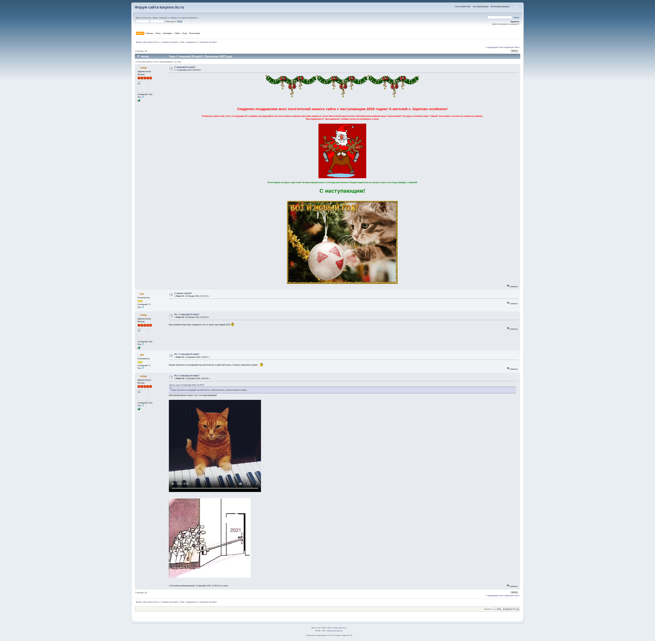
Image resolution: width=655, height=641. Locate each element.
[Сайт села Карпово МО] (138, 101)
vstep (143, 67)
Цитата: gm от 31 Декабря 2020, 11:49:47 (186, 385)
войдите (173, 18)
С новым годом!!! (183, 293)
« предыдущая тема (494, 47)
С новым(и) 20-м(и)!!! (184, 67)
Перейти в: (488, 609)
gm (142, 293)
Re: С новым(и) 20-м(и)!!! (186, 314)
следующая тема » (512, 47)
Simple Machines (339, 628)
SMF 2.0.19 (316, 628)
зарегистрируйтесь (189, 18)
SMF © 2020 (327, 628)
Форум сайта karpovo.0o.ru (159, 7)
